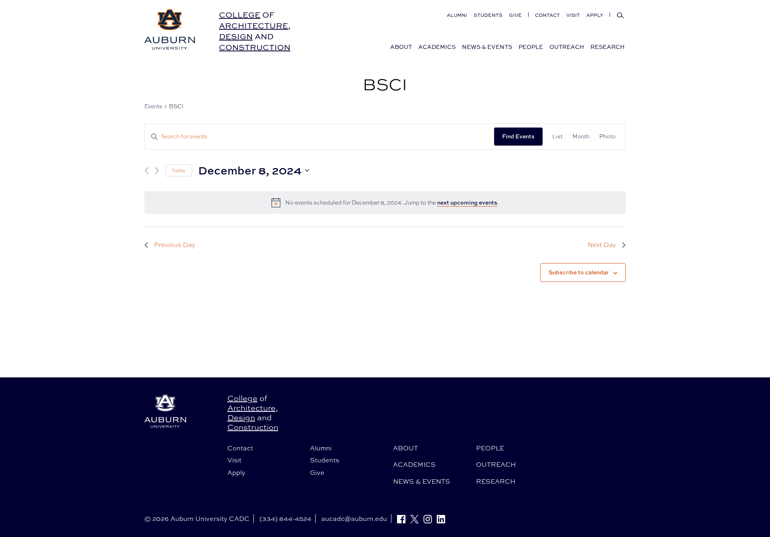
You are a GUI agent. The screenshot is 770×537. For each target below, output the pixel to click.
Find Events (518, 136)
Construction (254, 47)
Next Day (602, 245)
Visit (573, 15)
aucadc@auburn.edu (354, 518)
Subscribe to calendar (579, 272)
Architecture (253, 25)
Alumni (457, 15)
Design (236, 36)
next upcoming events (467, 202)
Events (153, 106)
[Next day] (157, 170)
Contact (547, 15)
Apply (594, 15)
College (239, 14)
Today (179, 170)
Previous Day (174, 245)
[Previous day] (146, 170)
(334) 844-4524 (285, 518)
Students (488, 15)
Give (515, 15)
